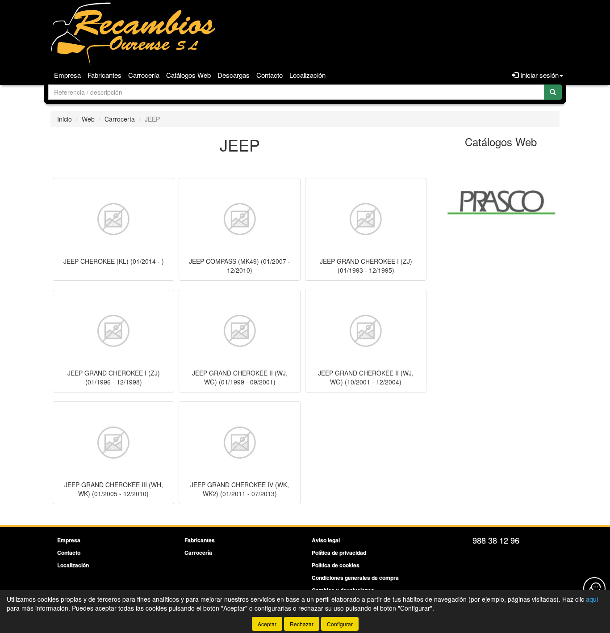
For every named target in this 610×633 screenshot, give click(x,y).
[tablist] (501, 201)
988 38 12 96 (495, 540)
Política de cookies (335, 565)
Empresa (67, 75)
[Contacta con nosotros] (594, 588)
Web (88, 118)
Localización (307, 75)
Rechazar (301, 624)
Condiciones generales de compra (355, 578)
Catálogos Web (188, 75)
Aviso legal (326, 540)
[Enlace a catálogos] (501, 201)
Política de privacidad (339, 553)
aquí (592, 599)
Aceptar (267, 624)
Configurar (340, 624)
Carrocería (143, 75)
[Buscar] (553, 92)
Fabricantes (104, 75)
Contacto (269, 75)
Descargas (233, 75)
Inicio (64, 118)
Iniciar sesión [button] (538, 75)
